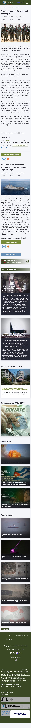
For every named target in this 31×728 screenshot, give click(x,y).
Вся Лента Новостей (13, 7)
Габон (16, 133)
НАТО (23, 238)
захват (22, 133)
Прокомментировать (20, 145)
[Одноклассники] (8, 159)
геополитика (16, 238)
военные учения (6, 238)
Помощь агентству (22, 635)
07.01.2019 (7, 16)
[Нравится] (1, 147)
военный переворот (7, 133)
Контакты (9, 639)
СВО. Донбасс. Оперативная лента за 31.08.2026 (13, 288)
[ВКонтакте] (3, 159)
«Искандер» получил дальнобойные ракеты (13, 334)
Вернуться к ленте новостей (15, 646)
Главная (3, 7)
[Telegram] (5, 159)
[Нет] (6, 147)
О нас (9, 635)
